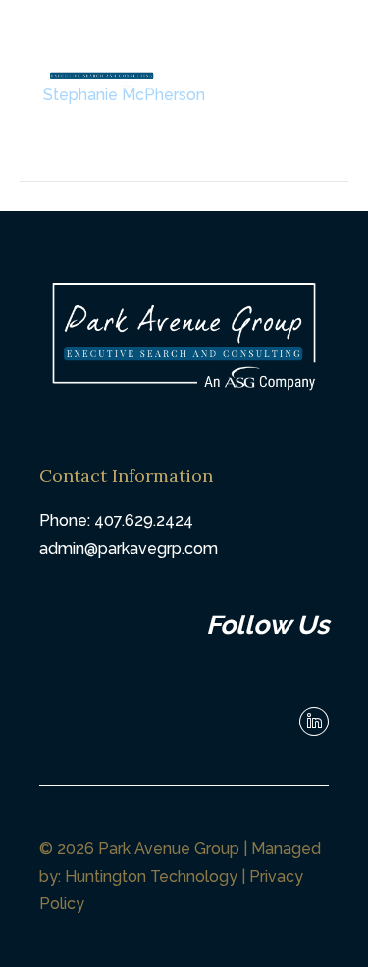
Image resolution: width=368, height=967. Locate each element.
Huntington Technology (151, 876)
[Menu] (266, 75)
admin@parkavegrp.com (128, 548)
